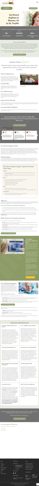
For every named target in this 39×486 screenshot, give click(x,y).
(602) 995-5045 (34, 8)
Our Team (2, 463)
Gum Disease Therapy (3, 467)
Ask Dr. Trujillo (30, 277)
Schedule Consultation (19, 125)
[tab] (10, 335)
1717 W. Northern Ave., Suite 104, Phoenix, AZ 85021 (8, 426)
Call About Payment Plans (8, 304)
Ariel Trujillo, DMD (15, 463)
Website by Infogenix (26, 483)
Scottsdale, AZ (15, 478)
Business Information (3, 473)
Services (2, 466)
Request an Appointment (6, 8)
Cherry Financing (24, 302)
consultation (23, 339)
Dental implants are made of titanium (6, 76)
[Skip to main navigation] (37, 2)
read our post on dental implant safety (20, 153)
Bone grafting (27, 389)
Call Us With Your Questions (8, 233)
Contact (2, 470)
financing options (10, 342)
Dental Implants (3, 469)
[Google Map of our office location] (16, 473)
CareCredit (30, 302)
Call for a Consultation (19, 54)
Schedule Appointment (19, 418)
